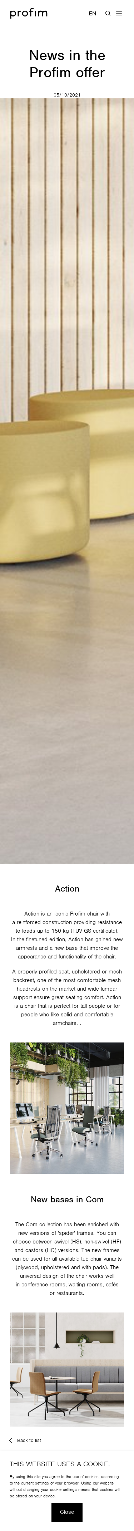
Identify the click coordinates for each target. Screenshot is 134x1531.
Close (67, 1512)
